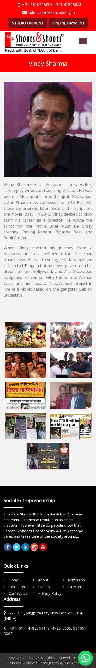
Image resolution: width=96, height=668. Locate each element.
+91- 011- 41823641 (28, 628)
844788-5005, (60, 628)
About (43, 579)
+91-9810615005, (38, 4)
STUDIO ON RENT (28, 22)
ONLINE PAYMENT (68, 22)
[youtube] (43, 547)
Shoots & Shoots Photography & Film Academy (48, 663)
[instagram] (34, 547)
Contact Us (18, 593)
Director (75, 586)
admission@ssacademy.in (52, 12)
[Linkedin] (25, 547)
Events (44, 586)
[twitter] (16, 547)
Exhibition (17, 586)
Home (14, 579)
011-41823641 (68, 4)
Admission (76, 579)
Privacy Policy (49, 593)
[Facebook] (8, 547)
